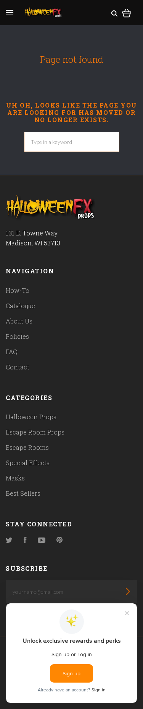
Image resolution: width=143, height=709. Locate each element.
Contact (17, 367)
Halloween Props (31, 417)
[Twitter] (9, 540)
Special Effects (28, 463)
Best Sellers (23, 493)
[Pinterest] (59, 540)
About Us (19, 321)
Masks (15, 478)
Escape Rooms (27, 447)
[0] (127, 12)
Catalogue (20, 306)
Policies (17, 336)
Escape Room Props (35, 432)
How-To (17, 290)
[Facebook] (25, 540)
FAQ (12, 352)
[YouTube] (41, 540)
